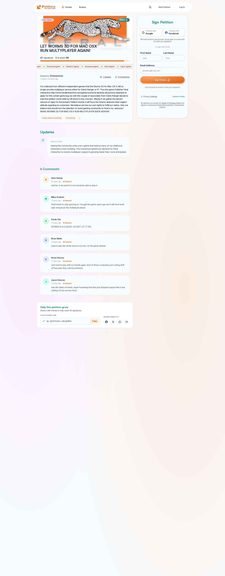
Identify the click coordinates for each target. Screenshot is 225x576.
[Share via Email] (127, 322)
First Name (145, 53)
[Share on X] (113, 322)
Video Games (47, 20)
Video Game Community (52, 118)
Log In (182, 7)
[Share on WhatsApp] (120, 322)
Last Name (168, 53)
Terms (164, 103)
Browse (82, 7)
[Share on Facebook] (106, 322)
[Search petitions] (150, 7)
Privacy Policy (175, 103)
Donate (68, 7)
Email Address (147, 65)
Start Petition (164, 7)
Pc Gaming (70, 118)
